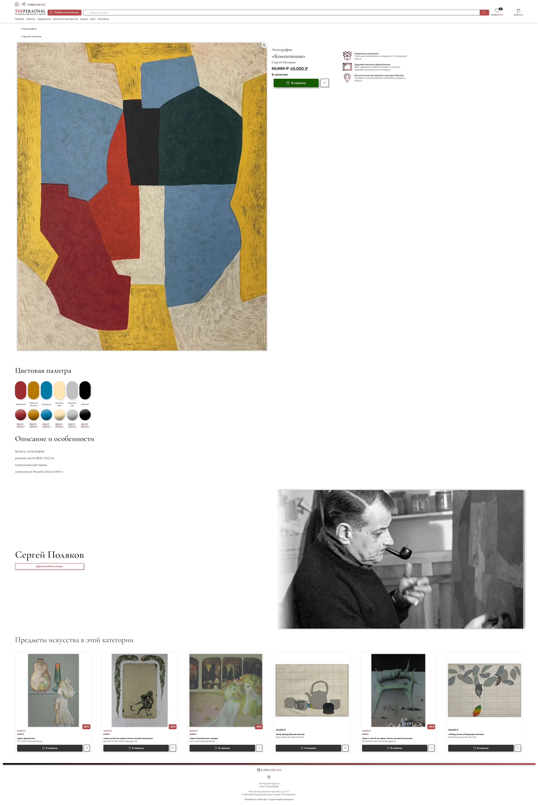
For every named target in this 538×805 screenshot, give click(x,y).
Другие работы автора (49, 566)
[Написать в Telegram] (24, 4)
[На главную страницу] (30, 12)
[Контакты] (269, 777)
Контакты (103, 19)
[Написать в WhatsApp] (18, 4)
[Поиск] (484, 12)
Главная (19, 19)
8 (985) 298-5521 (36, 4)
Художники (44, 19)
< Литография (28, 28)
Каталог (30, 19)
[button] (264, 45)
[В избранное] (324, 83)
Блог (93, 19)
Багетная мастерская (65, 19)
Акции (84, 19)
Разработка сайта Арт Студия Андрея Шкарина (269, 799)
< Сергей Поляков (30, 36)
